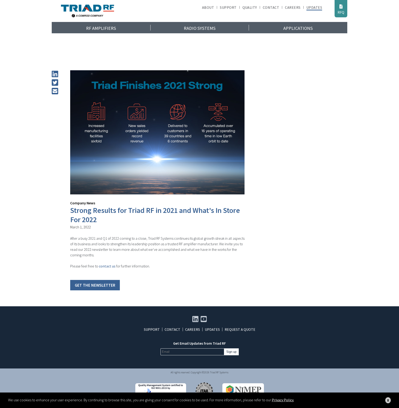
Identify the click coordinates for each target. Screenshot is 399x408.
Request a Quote (240, 329)
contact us (107, 266)
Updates (314, 7)
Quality (249, 7)
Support (228, 7)
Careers (292, 7)
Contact (271, 7)
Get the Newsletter (95, 285)
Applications (298, 28)
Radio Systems (199, 28)
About (208, 7)
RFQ (341, 12)
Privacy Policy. (283, 400)
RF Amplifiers (101, 28)
